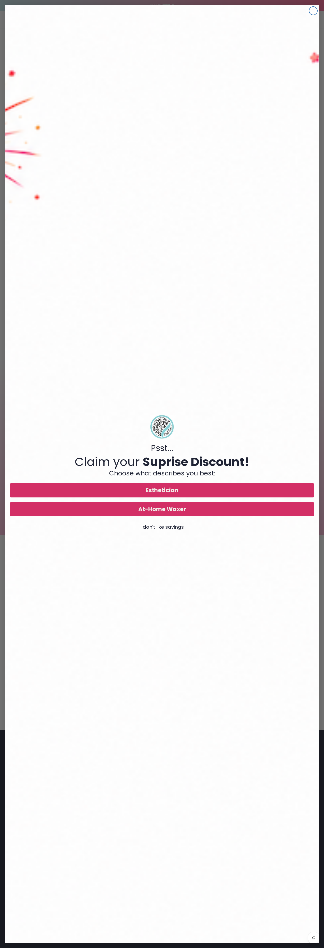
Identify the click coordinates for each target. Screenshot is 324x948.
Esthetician (162, 490)
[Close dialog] (313, 11)
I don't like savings (162, 527)
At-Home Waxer (162, 509)
